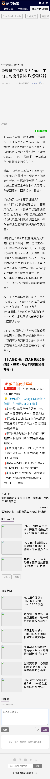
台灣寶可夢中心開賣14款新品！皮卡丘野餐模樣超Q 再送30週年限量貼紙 (36, 667)
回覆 (45, 729)
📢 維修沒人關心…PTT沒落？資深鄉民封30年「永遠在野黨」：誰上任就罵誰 (24, 453)
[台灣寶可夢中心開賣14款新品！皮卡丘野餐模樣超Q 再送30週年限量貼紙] (11, 668)
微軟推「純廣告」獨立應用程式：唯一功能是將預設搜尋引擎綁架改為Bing (36, 617)
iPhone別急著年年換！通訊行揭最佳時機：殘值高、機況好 (36, 529)
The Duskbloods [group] (12, 16)
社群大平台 (18, 64)
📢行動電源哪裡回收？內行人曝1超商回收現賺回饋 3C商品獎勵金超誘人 (25, 438)
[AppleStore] (36, 760)
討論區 (5, 699)
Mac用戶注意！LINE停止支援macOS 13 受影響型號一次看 (35, 601)
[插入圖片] (37, 729)
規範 (5, 729)
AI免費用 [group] (31, 16)
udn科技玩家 (6, 64)
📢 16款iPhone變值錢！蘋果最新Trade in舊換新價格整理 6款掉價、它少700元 (24, 478)
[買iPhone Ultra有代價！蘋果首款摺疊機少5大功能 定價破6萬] (11, 564)
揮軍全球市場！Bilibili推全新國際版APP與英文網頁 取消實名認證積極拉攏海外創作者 (36, 634)
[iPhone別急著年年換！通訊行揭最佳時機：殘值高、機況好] (11, 531)
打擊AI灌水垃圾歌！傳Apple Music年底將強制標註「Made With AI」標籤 (36, 650)
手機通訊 (23, 8)
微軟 (17, 576)
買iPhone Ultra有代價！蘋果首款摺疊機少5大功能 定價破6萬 (36, 562)
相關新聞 (6, 590)
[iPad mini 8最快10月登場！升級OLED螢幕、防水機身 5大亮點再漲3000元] (11, 548)
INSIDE (14, 364)
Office (7, 576)
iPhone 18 (7, 519)
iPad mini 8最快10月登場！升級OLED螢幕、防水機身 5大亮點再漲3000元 (36, 546)
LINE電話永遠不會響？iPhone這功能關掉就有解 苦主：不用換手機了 (35, 683)
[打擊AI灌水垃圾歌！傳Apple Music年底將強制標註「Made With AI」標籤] (11, 652)
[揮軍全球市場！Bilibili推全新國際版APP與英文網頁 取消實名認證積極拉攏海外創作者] (11, 635)
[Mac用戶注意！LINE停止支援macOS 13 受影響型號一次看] (11, 603)
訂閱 (37, 766)
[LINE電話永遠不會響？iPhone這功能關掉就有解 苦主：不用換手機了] (11, 685)
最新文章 (8, 8)
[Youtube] (40, 3)
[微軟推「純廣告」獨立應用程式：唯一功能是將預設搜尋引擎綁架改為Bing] (11, 619)
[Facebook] (14, 760)
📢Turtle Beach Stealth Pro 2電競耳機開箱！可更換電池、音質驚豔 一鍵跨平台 (25, 423)
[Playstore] (30, 760)
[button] (43, 3)
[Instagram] (20, 760)
